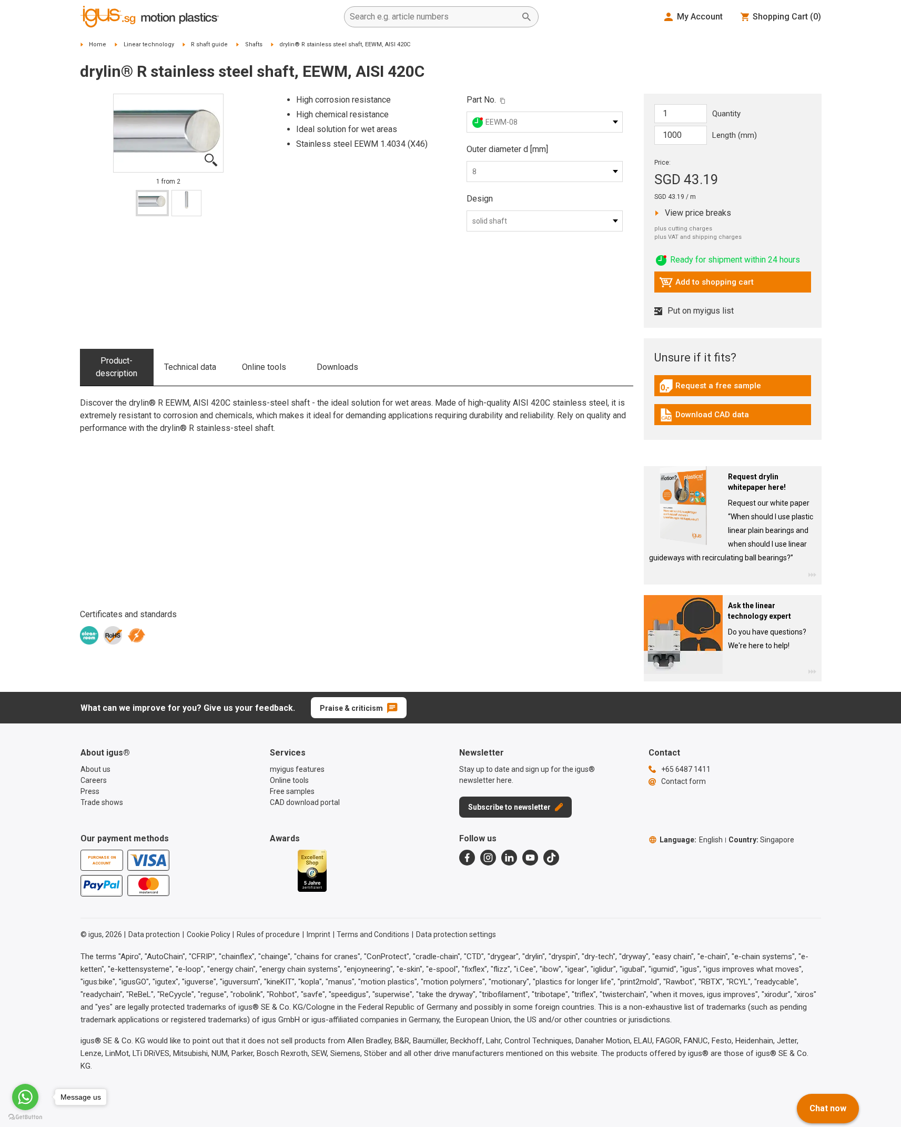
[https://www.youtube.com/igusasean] (530, 858)
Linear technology (149, 44)
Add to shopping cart (706, 284)
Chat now (827, 1108)
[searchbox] (433, 17)
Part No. (481, 100)
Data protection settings (456, 934)
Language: (691, 840)
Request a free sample (710, 388)
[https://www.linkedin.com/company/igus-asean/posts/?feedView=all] (509, 858)
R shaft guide (209, 44)
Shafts (253, 44)
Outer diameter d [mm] (507, 149)
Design (480, 199)
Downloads (337, 367)
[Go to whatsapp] (25, 1097)
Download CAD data (704, 417)
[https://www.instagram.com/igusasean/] (488, 858)
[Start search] (526, 17)
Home (97, 44)
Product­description (116, 367)
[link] (732, 390)
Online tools (264, 367)
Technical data (190, 367)
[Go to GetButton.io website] (25, 1117)
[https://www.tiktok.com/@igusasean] (551, 858)
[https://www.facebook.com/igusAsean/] (467, 858)
